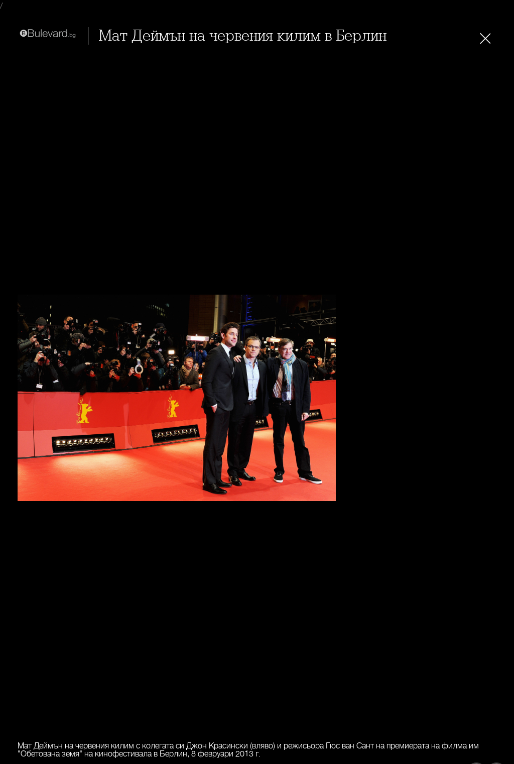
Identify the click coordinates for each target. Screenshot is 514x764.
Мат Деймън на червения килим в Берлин (242, 36)
